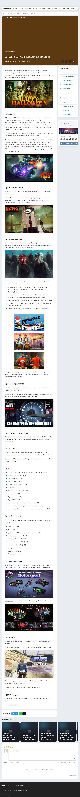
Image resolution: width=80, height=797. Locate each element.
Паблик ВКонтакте (67, 124)
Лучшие (12, 762)
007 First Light (30, 8)
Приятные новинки (68, 80)
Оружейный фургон (68, 102)
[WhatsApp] (70, 61)
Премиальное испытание (66, 89)
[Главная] (4, 13)
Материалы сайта (18, 790)
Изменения (66, 72)
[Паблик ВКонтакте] (62, 124)
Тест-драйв (66, 93)
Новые (5, 762)
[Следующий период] (75, 732)
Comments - (72, 775)
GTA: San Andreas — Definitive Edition (47, 8)
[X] (73, 61)
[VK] (66, 61)
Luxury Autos (9, 601)
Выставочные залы (68, 106)
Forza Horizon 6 (19, 8)
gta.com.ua (15, 705)
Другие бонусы (67, 114)
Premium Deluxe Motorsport (15, 565)
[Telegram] (62, 61)
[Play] (29, 413)
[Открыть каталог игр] (75, 8)
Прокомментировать (20, 61)
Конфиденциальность (7, 790)
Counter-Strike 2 (65, 8)
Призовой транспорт (68, 84)
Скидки (65, 98)
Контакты (25, 790)
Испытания (66, 110)
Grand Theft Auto (11, 13)
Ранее (17, 762)
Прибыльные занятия (69, 76)
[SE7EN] (3, 785)
